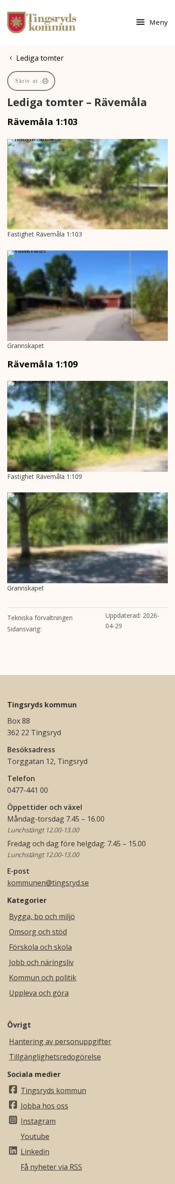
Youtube (35, 1136)
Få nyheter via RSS (51, 1167)
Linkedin (35, 1152)
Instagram (38, 1121)
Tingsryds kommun (53, 1090)
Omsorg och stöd (38, 932)
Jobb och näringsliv (41, 962)
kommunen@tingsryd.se (48, 883)
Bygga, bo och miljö (42, 916)
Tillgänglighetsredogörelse (55, 1057)
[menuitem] (31, 81)
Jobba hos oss (44, 1106)
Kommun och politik (42, 978)
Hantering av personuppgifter (60, 1041)
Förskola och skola (40, 947)
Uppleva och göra (39, 993)
